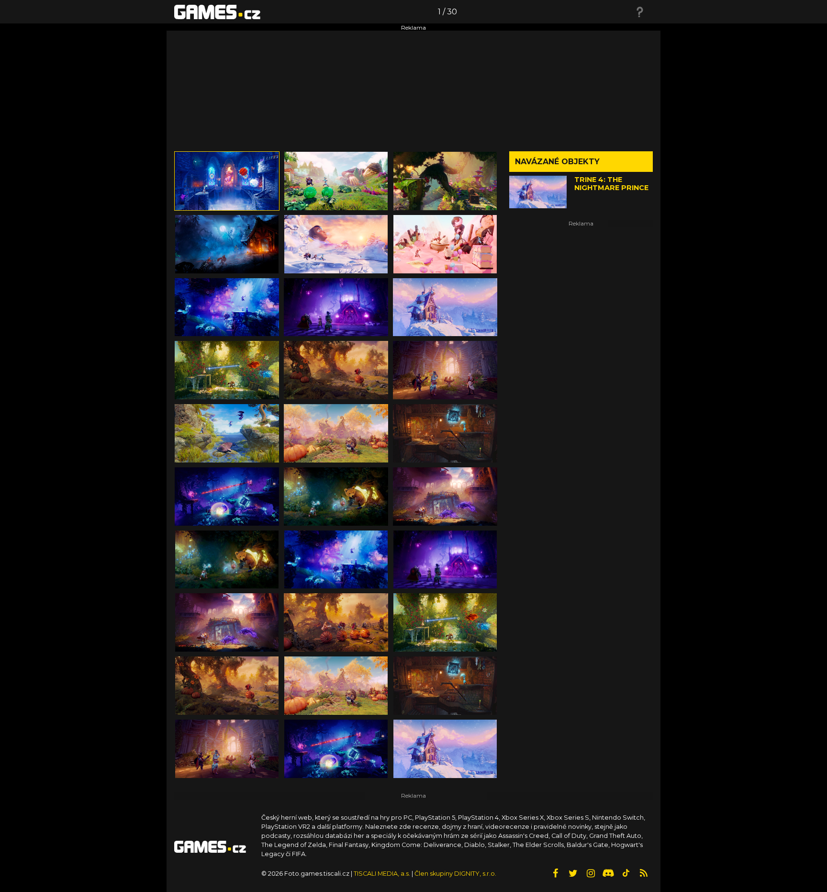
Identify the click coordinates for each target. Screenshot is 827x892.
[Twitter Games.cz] (573, 873)
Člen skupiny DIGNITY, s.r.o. (455, 873)
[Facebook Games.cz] (555, 873)
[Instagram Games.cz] (590, 873)
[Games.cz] (217, 11)
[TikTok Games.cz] (626, 873)
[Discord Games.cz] (608, 873)
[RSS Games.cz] (644, 873)
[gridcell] (226, 181)
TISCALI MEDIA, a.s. (382, 873)
